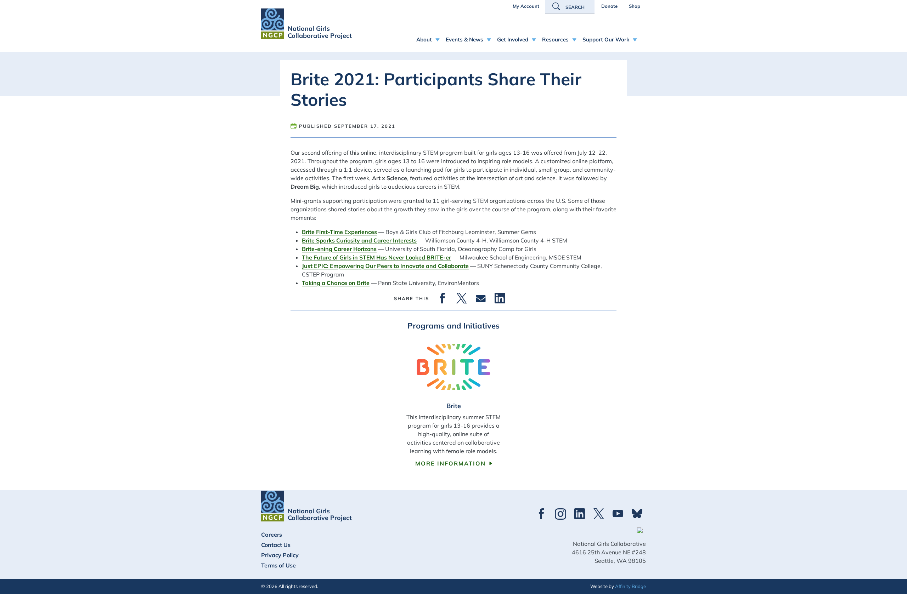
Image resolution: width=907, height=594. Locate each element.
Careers (271, 534)
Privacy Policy (280, 555)
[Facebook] (442, 298)
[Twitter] (461, 298)
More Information (450, 463)
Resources (555, 39)
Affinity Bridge (630, 586)
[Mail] (480, 298)
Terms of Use (278, 565)
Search (575, 7)
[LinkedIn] (500, 298)
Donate (609, 6)
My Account (526, 6)
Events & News (464, 39)
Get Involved (512, 39)
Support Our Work (605, 39)
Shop (634, 6)
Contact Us (276, 544)
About (424, 39)
